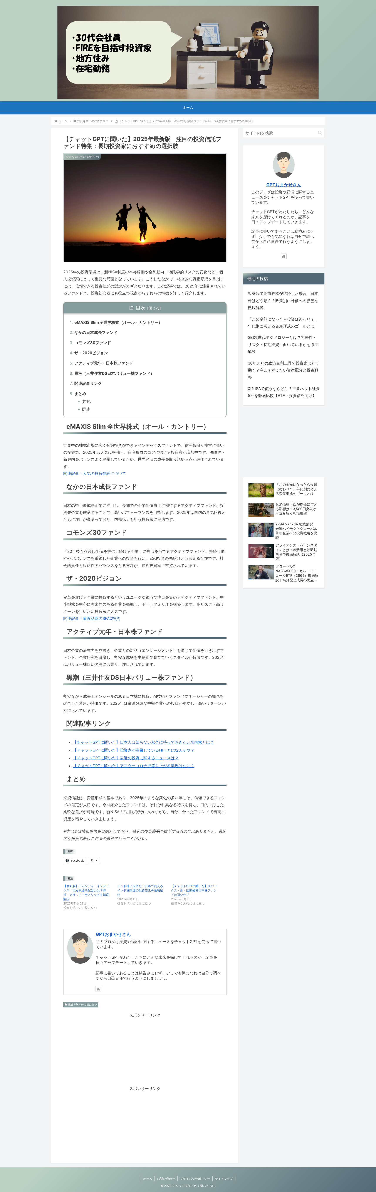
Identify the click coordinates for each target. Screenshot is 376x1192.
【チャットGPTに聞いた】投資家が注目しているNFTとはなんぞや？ (134, 750)
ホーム (147, 1178)
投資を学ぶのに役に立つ (82, 1004)
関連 (86, 409)
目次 (140, 308)
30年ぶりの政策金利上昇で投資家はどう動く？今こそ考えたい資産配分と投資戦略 (283, 370)
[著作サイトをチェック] (98, 989)
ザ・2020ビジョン (91, 353)
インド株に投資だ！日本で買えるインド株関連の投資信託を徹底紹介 (140, 890)
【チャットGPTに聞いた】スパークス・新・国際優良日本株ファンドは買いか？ (194, 890)
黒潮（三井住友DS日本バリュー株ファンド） (114, 373)
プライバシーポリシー (195, 1178)
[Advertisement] (145, 1049)
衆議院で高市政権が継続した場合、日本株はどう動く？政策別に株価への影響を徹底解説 (283, 300)
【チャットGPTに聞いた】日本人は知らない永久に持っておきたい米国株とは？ (143, 742)
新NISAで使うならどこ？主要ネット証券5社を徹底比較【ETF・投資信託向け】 (284, 392)
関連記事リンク (88, 383)
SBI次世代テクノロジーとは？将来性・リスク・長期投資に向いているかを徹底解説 (283, 344)
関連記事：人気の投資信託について (94, 473)
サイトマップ (224, 1178)
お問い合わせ (166, 1178)
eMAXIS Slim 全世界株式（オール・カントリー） (118, 322)
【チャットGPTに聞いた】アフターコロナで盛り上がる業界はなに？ (133, 765)
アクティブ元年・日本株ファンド (103, 363)
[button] (320, 132)
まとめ (80, 393)
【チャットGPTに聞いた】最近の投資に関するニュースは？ (126, 758)
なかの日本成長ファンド (96, 332)
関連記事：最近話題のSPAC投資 (91, 618)
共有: (86, 401)
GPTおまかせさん (113, 934)
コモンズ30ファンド (92, 342)
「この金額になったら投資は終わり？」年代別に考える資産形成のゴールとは (283, 322)
